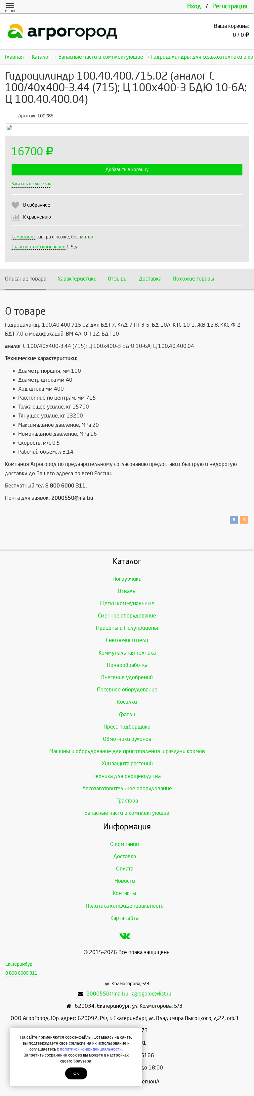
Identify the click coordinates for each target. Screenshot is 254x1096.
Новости (124, 881)
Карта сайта (124, 918)
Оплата (124, 868)
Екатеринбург (19, 964)
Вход (194, 6)
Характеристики (77, 279)
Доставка (150, 279)
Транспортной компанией (38, 246)
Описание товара (25, 279)
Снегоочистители (127, 640)
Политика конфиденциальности (125, 906)
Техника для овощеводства (127, 776)
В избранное (36, 205)
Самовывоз (23, 236)
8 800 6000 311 (21, 973)
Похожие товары (193, 279)
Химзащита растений (127, 763)
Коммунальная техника (127, 653)
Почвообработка (127, 665)
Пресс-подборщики (127, 727)
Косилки (127, 702)
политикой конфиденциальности (91, 1049)
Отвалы (127, 591)
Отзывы (118, 279)
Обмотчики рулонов (127, 739)
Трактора (127, 801)
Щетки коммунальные (127, 603)
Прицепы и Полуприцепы (127, 628)
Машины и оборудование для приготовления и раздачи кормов (127, 751)
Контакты (124, 893)
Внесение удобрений (127, 677)
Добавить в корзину (127, 169)
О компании (124, 844)
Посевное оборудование (127, 689)
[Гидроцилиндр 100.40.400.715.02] (127, 127)
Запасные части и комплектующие (127, 813)
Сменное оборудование (127, 615)
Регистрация (229, 6)
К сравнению (37, 217)
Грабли (127, 714)
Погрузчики (127, 579)
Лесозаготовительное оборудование (127, 788)
